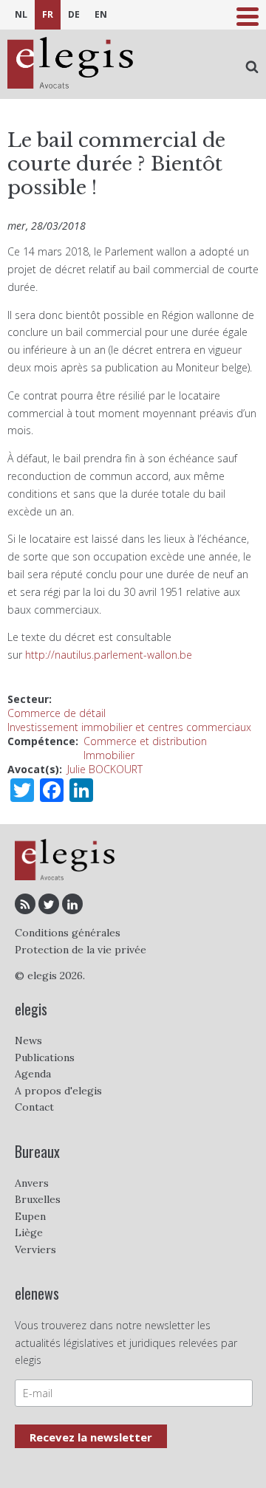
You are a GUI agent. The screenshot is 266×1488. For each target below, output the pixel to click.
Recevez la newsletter (91, 1437)
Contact (34, 1107)
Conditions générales (67, 932)
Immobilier (108, 755)
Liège (29, 1232)
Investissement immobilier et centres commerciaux (129, 727)
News (28, 1040)
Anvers (32, 1183)
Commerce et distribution (145, 741)
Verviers (35, 1249)
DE (74, 14)
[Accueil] (70, 64)
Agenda (33, 1073)
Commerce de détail (56, 713)
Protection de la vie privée (80, 949)
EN (101, 14)
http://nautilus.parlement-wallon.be (108, 655)
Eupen (30, 1216)
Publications (45, 1057)
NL (21, 14)
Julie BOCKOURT (105, 769)
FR (47, 14)
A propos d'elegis (58, 1090)
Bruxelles (38, 1199)
